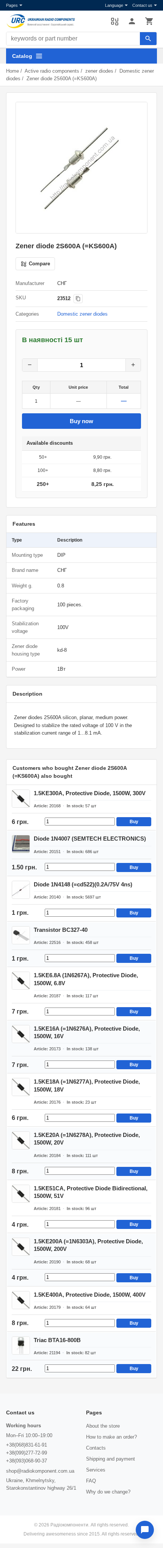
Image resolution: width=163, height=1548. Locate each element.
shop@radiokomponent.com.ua (40, 1471)
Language (114, 5)
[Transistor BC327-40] (21, 935)
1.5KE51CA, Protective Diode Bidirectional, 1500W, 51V (90, 1192)
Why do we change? (108, 1492)
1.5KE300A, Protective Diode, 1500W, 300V (90, 793)
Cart (149, 21)
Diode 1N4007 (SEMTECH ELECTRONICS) (90, 838)
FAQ (91, 1481)
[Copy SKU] (78, 298)
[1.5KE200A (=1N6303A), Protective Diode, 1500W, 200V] (21, 1246)
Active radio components (52, 71)
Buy (134, 821)
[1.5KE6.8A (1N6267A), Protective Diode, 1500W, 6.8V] (21, 980)
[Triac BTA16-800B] (21, 1345)
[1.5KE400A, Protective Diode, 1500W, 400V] (21, 1300)
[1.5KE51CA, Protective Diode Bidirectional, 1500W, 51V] (21, 1193)
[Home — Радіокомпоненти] (54, 21)
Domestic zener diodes (82, 314)
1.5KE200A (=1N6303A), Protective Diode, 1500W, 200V (88, 1245)
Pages (12, 5)
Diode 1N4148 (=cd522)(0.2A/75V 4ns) (83, 884)
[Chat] (145, 1530)
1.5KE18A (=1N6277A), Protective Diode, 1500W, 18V (87, 1085)
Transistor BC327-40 (61, 930)
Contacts (96, 1448)
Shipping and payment (110, 1459)
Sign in (131, 21)
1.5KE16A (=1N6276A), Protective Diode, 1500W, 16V (87, 1032)
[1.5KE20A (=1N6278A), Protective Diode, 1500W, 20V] (21, 1140)
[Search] (148, 38)
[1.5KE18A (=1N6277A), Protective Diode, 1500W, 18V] (21, 1087)
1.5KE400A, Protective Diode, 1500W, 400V (90, 1294)
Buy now (81, 421)
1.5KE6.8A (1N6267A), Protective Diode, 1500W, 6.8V (86, 979)
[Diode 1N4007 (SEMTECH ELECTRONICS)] (21, 844)
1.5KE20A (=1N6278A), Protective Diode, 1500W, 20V (87, 1139)
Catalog (22, 56)
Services (95, 1470)
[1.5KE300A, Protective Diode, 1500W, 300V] (21, 798)
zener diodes (99, 71)
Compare (114, 21)
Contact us (142, 5)
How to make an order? (111, 1437)
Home (12, 71)
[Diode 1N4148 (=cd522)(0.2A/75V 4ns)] (21, 890)
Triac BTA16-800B (57, 1340)
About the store (103, 1426)
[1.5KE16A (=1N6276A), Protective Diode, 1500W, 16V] (21, 1034)
